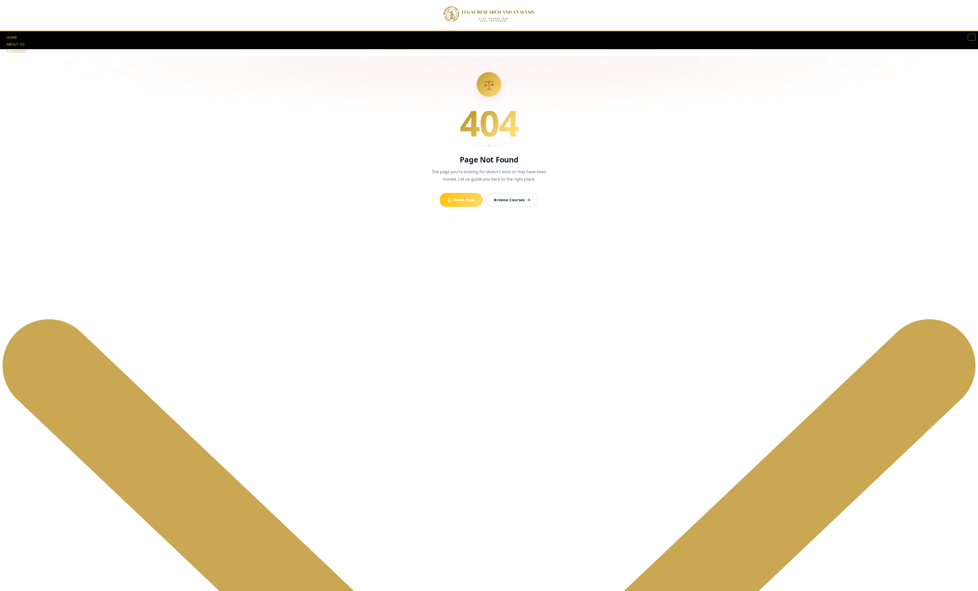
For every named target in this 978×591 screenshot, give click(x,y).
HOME (11, 37)
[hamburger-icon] (971, 37)
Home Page (464, 199)
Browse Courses (509, 199)
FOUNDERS (16, 51)
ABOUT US (15, 44)
